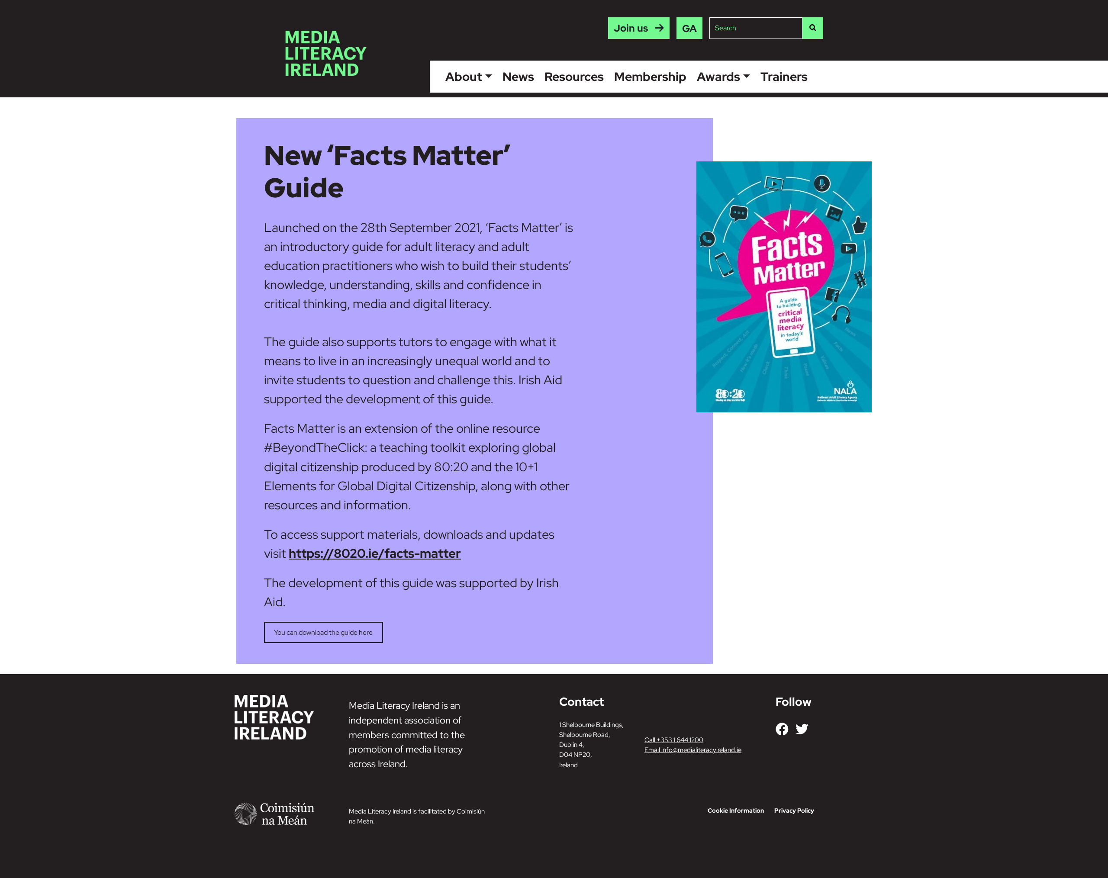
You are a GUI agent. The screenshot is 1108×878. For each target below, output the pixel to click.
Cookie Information (736, 810)
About (463, 76)
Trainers (784, 76)
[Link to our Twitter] (802, 729)
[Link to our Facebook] (782, 729)
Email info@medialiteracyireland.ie (692, 749)
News (518, 76)
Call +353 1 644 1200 (673, 739)
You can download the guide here (323, 632)
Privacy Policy (794, 810)
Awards (718, 76)
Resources (574, 76)
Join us (631, 28)
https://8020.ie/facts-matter (375, 553)
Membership (650, 76)
